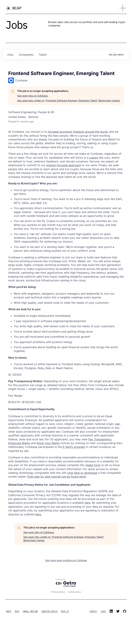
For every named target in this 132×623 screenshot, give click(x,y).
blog (17, 611)
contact (93, 611)
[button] (122, 8)
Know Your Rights (48, 443)
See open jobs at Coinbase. (32, 95)
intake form (92, 465)
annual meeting (30, 611)
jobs (10, 54)
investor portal (49, 611)
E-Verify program (74, 447)
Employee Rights (19, 443)
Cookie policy (74, 592)
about (8, 611)
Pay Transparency (99, 439)
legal (103, 611)
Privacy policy (58, 592)
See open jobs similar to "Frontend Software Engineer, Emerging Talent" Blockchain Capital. (68, 100)
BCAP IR (65, 611)
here (87, 502)
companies (26, 54)
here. (38, 514)
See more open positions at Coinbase (66, 560)
